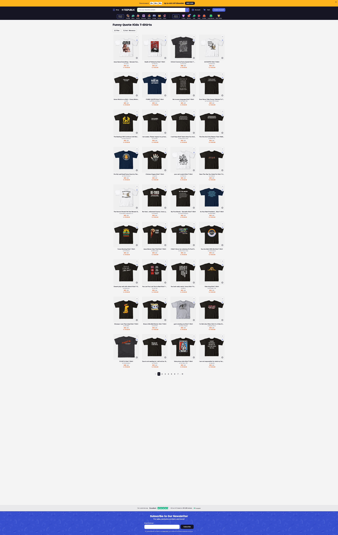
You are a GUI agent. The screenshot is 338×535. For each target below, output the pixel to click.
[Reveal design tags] (137, 58)
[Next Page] (182, 374)
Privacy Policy (165, 531)
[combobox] (161, 10)
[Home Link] (128, 10)
